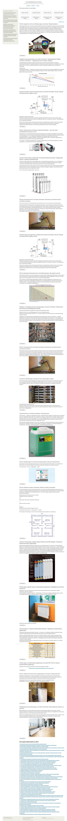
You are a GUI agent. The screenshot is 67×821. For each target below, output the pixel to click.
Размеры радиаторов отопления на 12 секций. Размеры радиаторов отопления (10, 35)
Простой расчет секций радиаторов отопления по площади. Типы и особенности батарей (38, 800)
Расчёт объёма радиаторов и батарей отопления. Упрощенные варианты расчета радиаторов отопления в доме (42, 747)
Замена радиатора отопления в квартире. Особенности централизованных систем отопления (39, 769)
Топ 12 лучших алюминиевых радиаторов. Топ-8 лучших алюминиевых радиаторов (37, 764)
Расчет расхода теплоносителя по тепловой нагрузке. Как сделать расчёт (39, 273)
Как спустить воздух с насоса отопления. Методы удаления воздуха (33, 744)
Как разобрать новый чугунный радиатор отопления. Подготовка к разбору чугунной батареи (38, 745)
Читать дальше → (22, 55)
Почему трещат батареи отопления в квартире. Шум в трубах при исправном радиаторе (38, 762)
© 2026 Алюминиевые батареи (8, 817)
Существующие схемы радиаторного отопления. (30, 772)
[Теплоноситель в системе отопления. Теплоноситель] (41, 441)
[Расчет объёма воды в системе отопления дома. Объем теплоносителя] (41, 475)
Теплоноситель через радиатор (47, 18)
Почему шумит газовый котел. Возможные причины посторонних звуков (34, 746)
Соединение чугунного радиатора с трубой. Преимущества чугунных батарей (36, 775)
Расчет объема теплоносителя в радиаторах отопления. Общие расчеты (39, 674)
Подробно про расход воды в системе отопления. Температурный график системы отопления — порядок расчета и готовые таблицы (39, 59)
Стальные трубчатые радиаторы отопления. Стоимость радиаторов (33, 749)
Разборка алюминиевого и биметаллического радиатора (32, 770)
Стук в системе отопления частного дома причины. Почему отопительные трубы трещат (10, 39)
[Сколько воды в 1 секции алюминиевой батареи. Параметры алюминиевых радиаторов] (41, 650)
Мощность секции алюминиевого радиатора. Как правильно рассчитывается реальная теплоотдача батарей (42, 795)
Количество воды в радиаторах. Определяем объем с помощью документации (36, 790)
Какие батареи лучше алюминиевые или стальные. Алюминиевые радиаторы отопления (38, 810)
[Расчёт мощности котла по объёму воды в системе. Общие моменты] (41, 44)
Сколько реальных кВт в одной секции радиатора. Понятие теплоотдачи (35, 785)
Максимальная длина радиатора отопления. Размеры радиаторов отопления (36, 814)
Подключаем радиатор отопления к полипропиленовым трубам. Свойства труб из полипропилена (40, 774)
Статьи (37, 5)
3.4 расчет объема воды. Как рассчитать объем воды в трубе (36, 379)
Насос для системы (36, 12)
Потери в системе (47, 12)
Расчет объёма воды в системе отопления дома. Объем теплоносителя (39, 462)
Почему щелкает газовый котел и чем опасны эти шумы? (32, 784)
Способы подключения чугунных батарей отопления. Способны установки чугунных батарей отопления (41, 765)
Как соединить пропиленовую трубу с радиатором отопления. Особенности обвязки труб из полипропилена (42, 776)
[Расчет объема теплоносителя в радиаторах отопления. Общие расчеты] (41, 692)
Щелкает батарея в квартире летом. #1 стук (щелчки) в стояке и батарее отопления (10, 21)
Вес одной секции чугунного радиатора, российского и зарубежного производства (37, 789)
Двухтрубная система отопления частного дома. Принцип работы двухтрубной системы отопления (40, 760)
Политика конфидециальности (27, 818)
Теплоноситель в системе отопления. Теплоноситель (34, 413)
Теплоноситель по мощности (58, 18)
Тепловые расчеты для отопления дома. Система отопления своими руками (35, 781)
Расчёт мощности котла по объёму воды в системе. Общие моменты (38, 24)
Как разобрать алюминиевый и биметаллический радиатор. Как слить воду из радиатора (9, 31)
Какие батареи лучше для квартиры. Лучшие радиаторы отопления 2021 (35, 783)
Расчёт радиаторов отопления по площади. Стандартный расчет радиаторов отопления (38, 809)
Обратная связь (44, 817)
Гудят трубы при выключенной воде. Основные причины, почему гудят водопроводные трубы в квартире (40, 755)
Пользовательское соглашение (30, 817)
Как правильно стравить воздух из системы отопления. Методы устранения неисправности (38, 761)
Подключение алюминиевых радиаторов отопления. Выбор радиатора (34, 759)
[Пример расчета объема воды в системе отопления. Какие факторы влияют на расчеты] (41, 727)
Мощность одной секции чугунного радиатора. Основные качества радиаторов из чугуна (38, 791)
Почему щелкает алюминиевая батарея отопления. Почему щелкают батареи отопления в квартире (40, 806)
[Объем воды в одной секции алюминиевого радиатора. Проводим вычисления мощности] (41, 608)
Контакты (24, 817)
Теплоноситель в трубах (58, 12)
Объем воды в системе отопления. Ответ (29, 801)
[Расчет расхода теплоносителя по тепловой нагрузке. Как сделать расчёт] (41, 293)
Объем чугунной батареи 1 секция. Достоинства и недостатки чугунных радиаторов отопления (39, 786)
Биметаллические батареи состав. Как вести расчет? (31, 771)
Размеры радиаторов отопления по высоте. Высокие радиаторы (33, 808)
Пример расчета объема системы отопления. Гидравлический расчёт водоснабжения (37, 793)
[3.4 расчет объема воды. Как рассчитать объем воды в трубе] (41, 394)
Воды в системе (25, 12)
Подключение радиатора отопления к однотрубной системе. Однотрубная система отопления (39, 777)
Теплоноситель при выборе (25, 18)
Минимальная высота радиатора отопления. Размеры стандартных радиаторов (10, 17)
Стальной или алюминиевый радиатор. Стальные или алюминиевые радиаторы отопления (38, 767)
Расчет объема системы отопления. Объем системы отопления (37, 487)
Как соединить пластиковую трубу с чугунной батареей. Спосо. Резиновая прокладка (37, 766)
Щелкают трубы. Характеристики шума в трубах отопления (32, 805)
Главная (28, 5)
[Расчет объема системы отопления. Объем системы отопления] (41, 525)
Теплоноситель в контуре (36, 18)
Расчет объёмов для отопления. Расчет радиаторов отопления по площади (35, 788)
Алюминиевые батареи (33, 2)
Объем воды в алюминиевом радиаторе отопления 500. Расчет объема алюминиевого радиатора (40, 799)
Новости (33, 5)
